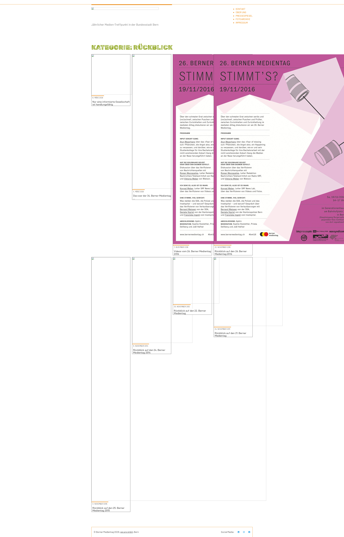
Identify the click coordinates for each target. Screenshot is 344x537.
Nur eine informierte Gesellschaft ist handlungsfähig (111, 103)
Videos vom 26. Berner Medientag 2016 (192, 252)
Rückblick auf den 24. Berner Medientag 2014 (149, 351)
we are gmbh (126, 532)
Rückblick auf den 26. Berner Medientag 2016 (231, 252)
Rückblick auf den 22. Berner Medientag (190, 312)
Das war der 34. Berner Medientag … (152, 197)
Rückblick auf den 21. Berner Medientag (230, 334)
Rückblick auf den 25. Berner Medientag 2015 (108, 509)
